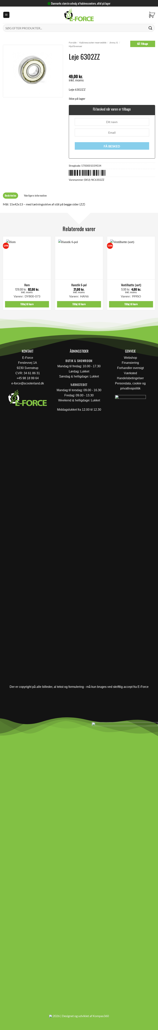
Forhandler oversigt (130, 368)
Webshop (130, 357)
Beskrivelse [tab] (10, 195)
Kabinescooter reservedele (92, 42)
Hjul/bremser (75, 46)
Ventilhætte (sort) (131, 285)
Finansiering (130, 362)
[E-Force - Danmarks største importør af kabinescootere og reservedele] (79, 14)
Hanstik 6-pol (79, 285)
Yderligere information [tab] (35, 195)
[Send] (150, 28)
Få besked (112, 146)
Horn (27, 285)
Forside (72, 42)
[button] (6, 15)
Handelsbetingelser (130, 378)
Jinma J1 (113, 42)
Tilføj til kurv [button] (27, 304)
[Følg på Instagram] (13, 726)
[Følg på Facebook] (4, 726)
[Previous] (3, 275)
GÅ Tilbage (142, 44)
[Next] (155, 275)
